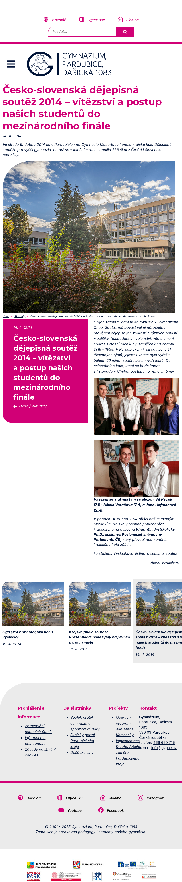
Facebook (115, 810)
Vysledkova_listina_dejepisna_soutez (145, 553)
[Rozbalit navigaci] (11, 64)
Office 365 (96, 20)
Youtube (74, 810)
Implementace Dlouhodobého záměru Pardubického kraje (128, 752)
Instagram (155, 798)
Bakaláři (59, 20)
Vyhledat (125, 31)
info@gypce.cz (164, 747)
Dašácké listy (81, 752)
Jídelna (132, 20)
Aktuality (19, 316)
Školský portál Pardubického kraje (82, 741)
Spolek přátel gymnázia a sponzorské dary (84, 723)
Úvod (6, 316)
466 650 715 (164, 742)
